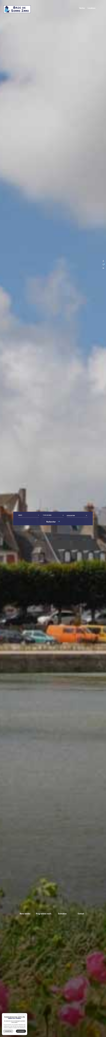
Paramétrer (8, 1031)
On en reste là (21, 1014)
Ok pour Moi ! (21, 1031)
